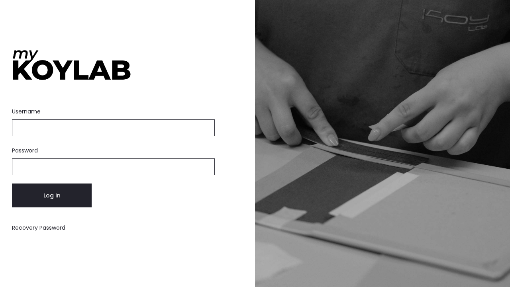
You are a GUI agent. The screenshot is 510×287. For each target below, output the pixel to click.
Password (25, 150)
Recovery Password (38, 228)
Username (26, 111)
